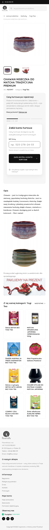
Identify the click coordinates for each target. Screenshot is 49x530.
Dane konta (6, 503)
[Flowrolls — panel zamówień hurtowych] (5, 8)
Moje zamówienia (8, 500)
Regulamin (5, 478)
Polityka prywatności (9, 482)
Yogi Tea (32, 16)
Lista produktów (12, 16)
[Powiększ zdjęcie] (24, 44)
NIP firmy (12, 139)
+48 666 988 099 (9, 2)
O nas (4, 485)
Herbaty (24, 16)
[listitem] (8, 70)
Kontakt (4, 488)
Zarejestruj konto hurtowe (23, 158)
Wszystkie (39, 303)
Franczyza (5, 491)
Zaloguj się (23, 112)
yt (12, 518)
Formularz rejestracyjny (10, 506)
